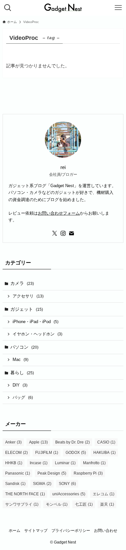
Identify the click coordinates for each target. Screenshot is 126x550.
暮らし (22, 372)
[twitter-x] (54, 233)
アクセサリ (28, 296)
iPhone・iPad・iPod (35, 322)
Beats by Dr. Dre (72, 442)
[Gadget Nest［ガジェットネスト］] (63, 8)
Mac (20, 359)
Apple (38, 442)
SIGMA (42, 483)
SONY (67, 483)
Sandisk (15, 483)
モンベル (57, 504)
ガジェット (26, 309)
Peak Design (51, 473)
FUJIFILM (46, 452)
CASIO (106, 442)
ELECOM (16, 452)
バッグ (23, 397)
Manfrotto (94, 463)
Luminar (65, 463)
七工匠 (84, 504)
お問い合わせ (105, 530)
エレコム (103, 494)
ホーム (14, 530)
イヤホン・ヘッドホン (37, 334)
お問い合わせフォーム (59, 213)
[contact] (71, 233)
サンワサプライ (21, 504)
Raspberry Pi (88, 473)
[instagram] (63, 233)
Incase (38, 463)
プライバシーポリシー (70, 530)
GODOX (76, 452)
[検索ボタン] (8, 8)
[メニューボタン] (118, 8)
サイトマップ (35, 530)
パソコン (24, 347)
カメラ (22, 283)
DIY (20, 385)
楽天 (107, 504)
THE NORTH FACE (25, 494)
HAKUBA (104, 452)
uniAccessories (68, 494)
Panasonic (17, 473)
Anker (13, 442)
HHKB (13, 463)
